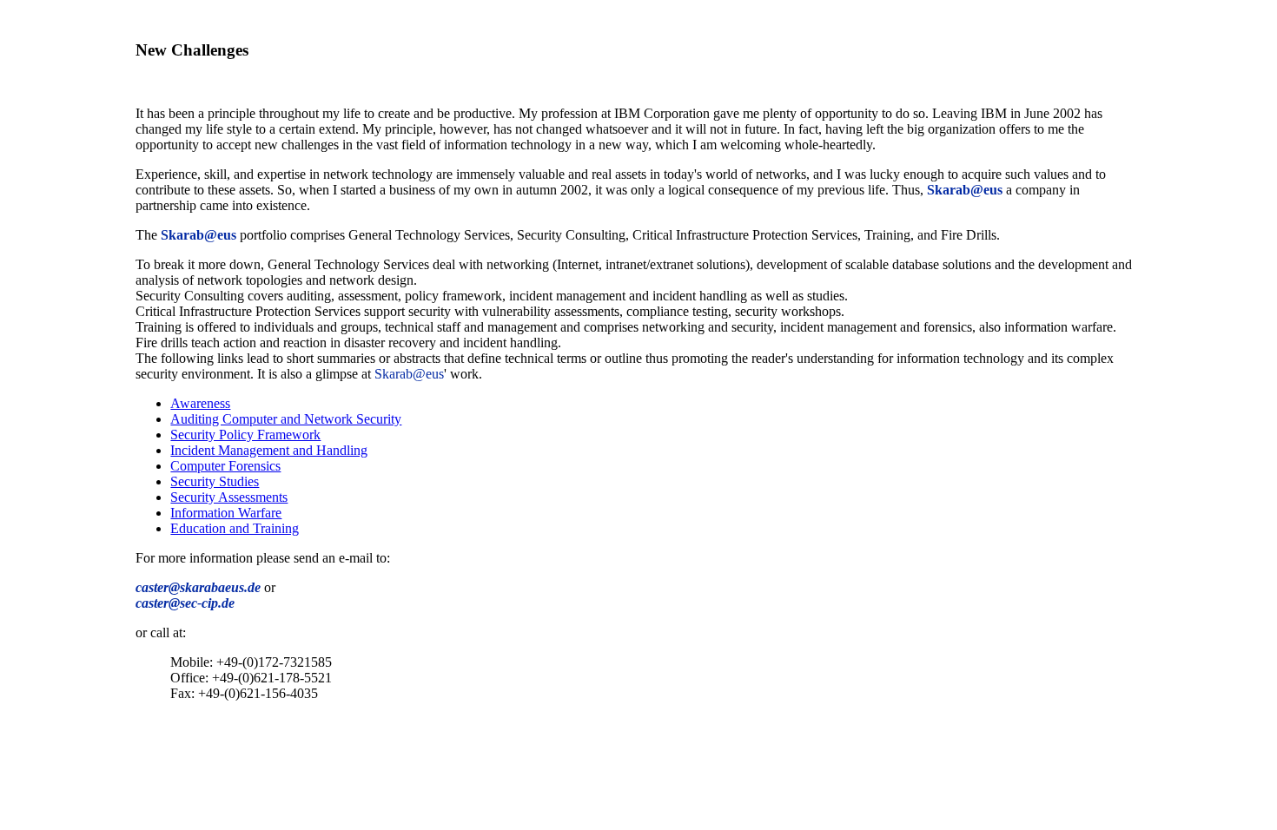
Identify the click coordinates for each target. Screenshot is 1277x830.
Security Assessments (229, 497)
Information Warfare (225, 512)
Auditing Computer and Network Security (285, 419)
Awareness (200, 403)
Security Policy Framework (245, 434)
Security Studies (214, 481)
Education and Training (234, 528)
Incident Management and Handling (268, 450)
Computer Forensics (225, 465)
